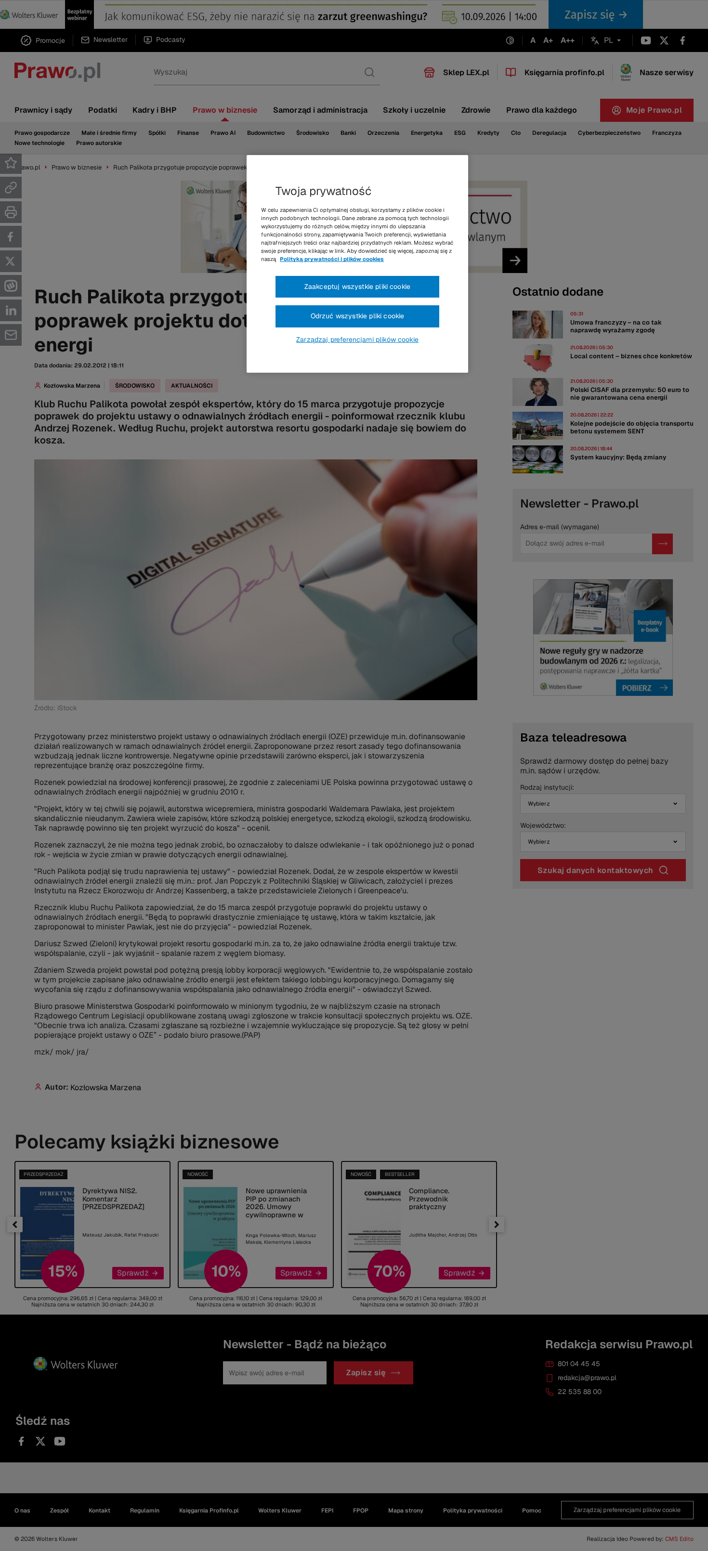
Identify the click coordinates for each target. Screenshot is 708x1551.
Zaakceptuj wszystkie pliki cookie (357, 286)
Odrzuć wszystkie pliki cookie (358, 316)
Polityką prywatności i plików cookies (332, 259)
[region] (357, 264)
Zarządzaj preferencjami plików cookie (357, 339)
